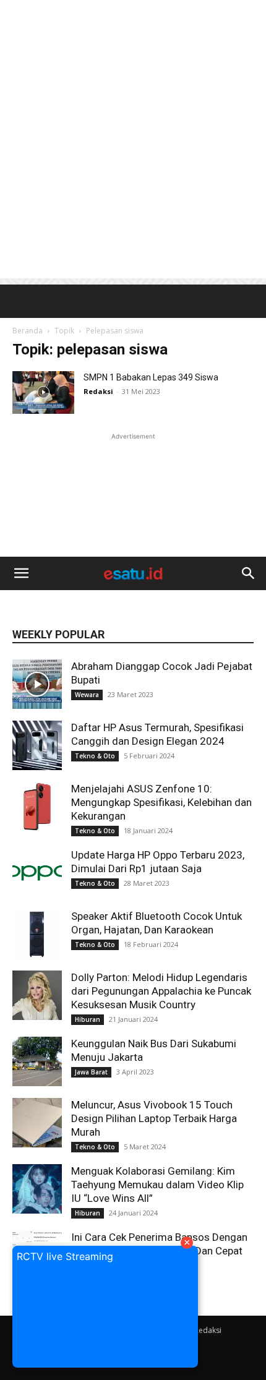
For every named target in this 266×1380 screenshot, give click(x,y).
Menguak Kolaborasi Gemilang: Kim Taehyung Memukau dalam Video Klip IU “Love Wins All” (157, 1184)
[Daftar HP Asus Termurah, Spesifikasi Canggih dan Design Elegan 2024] (37, 745)
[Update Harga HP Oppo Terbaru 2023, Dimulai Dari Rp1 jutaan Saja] (37, 873)
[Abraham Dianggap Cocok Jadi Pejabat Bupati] (37, 684)
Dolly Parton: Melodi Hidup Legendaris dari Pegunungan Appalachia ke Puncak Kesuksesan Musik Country (161, 991)
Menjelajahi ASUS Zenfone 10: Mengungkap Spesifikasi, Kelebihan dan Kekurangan (161, 802)
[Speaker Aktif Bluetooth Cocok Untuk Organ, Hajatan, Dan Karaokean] (37, 934)
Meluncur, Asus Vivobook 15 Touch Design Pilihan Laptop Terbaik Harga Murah (154, 1118)
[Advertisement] (133, 139)
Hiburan (87, 1019)
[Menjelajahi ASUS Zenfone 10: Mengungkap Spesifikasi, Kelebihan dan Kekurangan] (37, 806)
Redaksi (207, 1330)
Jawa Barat (91, 1072)
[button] (21, 573)
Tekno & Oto (95, 756)
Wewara (87, 694)
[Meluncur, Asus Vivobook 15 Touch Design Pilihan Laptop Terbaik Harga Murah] (37, 1122)
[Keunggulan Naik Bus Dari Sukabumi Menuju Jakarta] (37, 1061)
